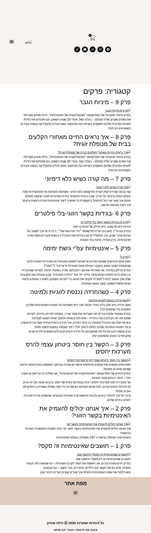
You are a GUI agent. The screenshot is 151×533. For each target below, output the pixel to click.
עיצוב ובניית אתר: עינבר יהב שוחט (75, 529)
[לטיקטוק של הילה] (77, 49)
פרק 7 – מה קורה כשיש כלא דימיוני (88, 178)
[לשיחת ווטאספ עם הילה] (93, 49)
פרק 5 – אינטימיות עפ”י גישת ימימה (87, 248)
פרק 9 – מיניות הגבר (105, 102)
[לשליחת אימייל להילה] (85, 49)
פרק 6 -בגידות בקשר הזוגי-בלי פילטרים (83, 213)
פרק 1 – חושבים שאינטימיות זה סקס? (84, 446)
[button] (12, 42)
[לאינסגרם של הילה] (100, 49)
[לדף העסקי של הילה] (108, 49)
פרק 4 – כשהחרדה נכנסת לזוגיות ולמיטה (80, 292)
